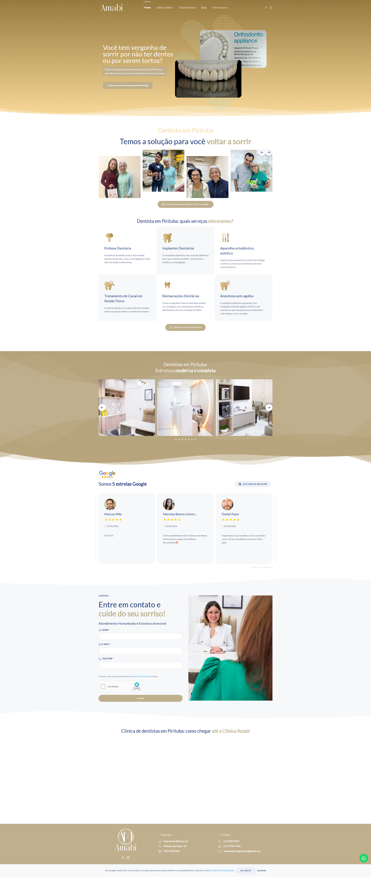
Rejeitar (262, 870)
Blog (204, 7)
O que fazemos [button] (187, 7)
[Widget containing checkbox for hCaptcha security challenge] (120, 686)
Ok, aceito (245, 870)
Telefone (107, 658)
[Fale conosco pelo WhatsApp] (363, 858)
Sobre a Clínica (165, 7)
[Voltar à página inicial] (112, 7)
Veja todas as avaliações (255, 484)
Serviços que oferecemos (187, 327)
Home (147, 7)
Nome (105, 630)
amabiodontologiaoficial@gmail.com (241, 851)
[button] (262, 152)
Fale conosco (219, 7)
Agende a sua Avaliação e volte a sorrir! (187, 204)
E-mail (105, 644)
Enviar (140, 698)
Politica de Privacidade (222, 870)
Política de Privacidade (143, 676)
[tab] (176, 439)
